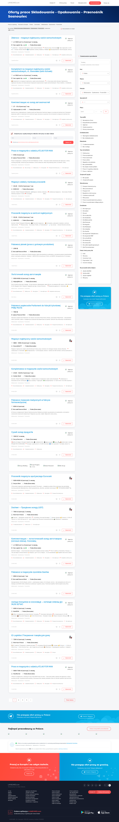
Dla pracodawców (95, 3)
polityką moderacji (63, 748)
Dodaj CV (52, 3)
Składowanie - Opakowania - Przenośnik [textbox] (95, 92)
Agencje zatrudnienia (31, 791)
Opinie (9, 794)
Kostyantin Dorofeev (72, 743)
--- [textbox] (84, 102)
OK (106, 111)
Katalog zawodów (30, 797)
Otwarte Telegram (96, 304)
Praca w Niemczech (57, 794)
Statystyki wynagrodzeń (32, 798)
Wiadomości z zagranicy (32, 801)
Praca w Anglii (55, 797)
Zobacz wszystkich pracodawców (99, 728)
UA (107, 785)
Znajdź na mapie (30, 792)
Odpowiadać (68, 60)
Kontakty (10, 800)
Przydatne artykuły (30, 800)
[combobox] (95, 73)
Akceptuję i (25, 142)
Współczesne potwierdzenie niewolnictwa (76, 799)
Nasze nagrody (12, 798)
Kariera (9, 792)
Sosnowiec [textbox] (87, 83)
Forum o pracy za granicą (32, 794)
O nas (9, 791)
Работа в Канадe (56, 803)
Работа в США (56, 801)
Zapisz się (68, 142)
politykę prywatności (34, 142)
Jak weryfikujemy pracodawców (73, 793)
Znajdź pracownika (30, 795)
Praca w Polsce (56, 792)
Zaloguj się (106, 3)
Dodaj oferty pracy (103, 792)
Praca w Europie (56, 791)
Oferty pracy (63, 3)
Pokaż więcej (69, 700)
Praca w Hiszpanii (56, 798)
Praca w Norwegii (56, 795)
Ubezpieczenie (82, 3)
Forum (72, 3)
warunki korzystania (23, 142)
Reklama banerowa (13, 797)
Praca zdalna (55, 800)
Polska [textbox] (85, 73)
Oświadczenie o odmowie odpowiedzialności (75, 796)
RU (105, 785)
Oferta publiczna (73, 791)
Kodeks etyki (72, 803)
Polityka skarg (73, 801)
